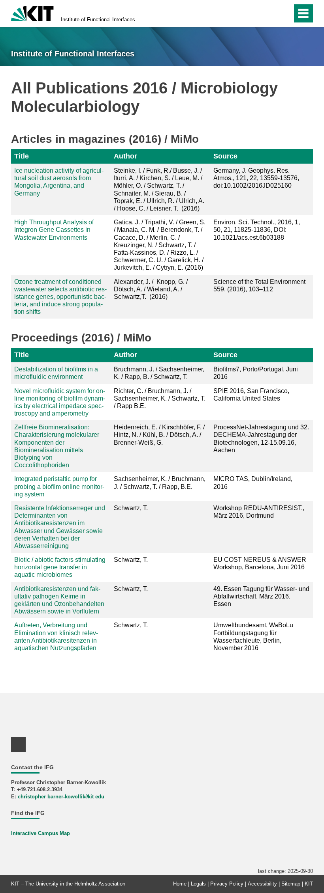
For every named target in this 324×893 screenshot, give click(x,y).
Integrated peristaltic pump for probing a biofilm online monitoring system (59, 486)
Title (21, 156)
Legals (198, 884)
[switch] (284, 13)
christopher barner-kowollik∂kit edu (61, 797)
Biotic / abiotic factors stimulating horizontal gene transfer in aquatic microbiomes (59, 567)
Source (225, 156)
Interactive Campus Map (40, 833)
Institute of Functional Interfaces (98, 19)
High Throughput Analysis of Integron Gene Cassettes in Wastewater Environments (54, 229)
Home (179, 884)
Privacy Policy (226, 884)
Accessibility (262, 884)
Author (125, 156)
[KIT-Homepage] (32, 13)
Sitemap (290, 884)
